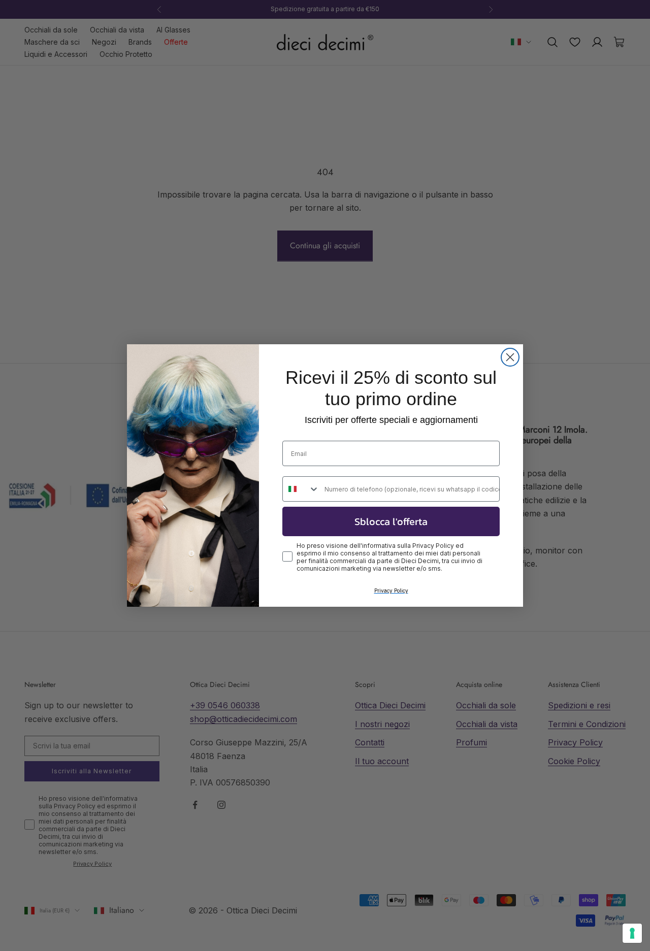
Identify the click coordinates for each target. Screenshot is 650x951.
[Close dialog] (510, 357)
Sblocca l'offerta (391, 521)
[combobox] (301, 489)
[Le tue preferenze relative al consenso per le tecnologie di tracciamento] (632, 933)
